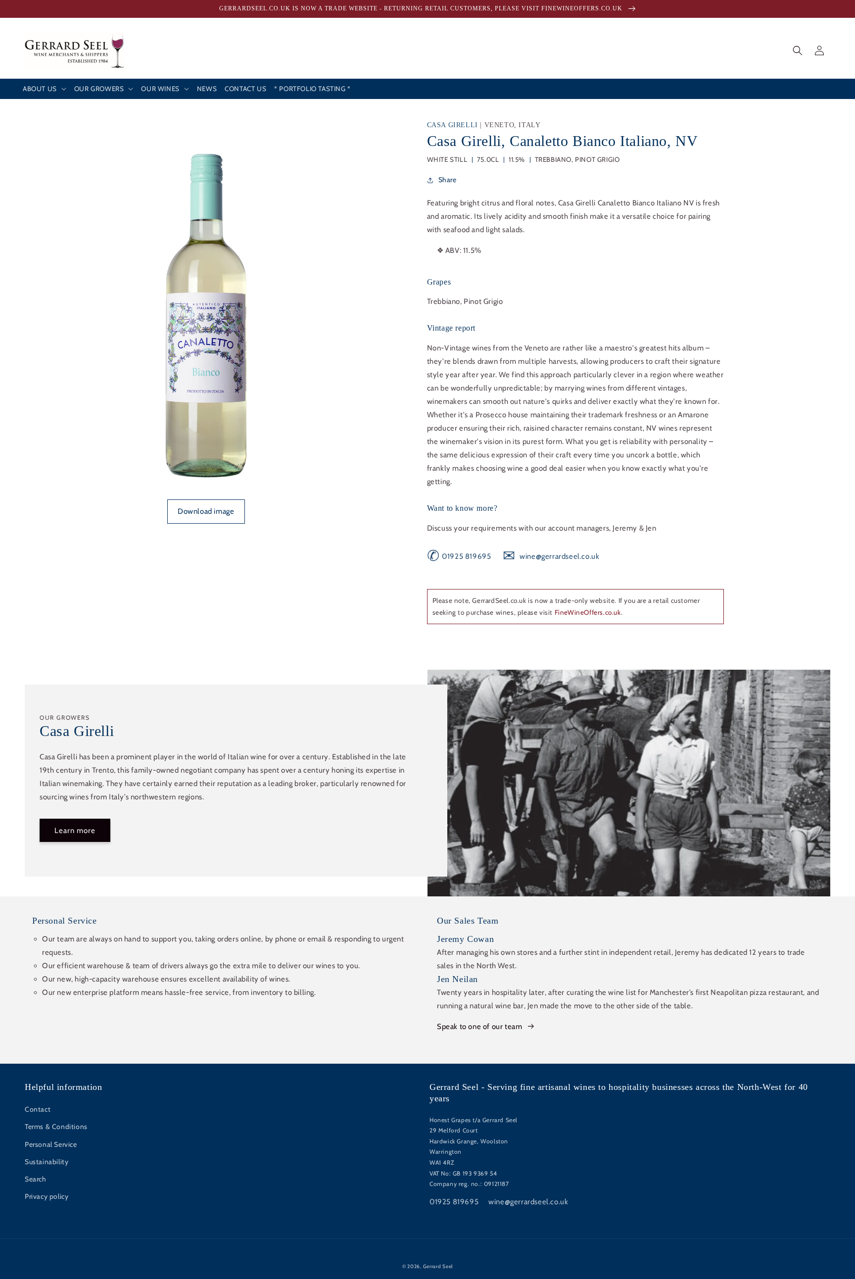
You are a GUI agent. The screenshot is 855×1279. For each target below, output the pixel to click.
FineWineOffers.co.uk (588, 612)
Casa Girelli (453, 125)
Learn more (74, 830)
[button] (44, 89)
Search (36, 1179)
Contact (37, 1109)
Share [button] (447, 179)
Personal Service (51, 1144)
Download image (206, 511)
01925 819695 (459, 556)
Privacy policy (46, 1196)
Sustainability (46, 1161)
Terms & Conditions (56, 1126)
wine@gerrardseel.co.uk (551, 556)
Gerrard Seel (438, 1266)
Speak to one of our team (479, 1026)
